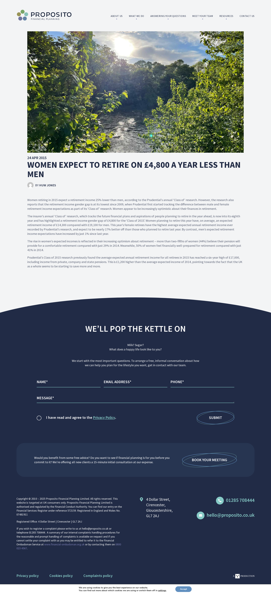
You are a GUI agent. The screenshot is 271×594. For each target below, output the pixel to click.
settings (162, 590)
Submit (215, 417)
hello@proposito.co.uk (231, 515)
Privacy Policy (104, 417)
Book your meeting (209, 459)
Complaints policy (98, 575)
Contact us (247, 16)
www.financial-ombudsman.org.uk (64, 544)
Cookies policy (61, 575)
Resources (226, 16)
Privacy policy (27, 575)
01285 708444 (240, 500)
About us (117, 16)
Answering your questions (168, 16)
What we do (136, 16)
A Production (244, 576)
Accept (183, 589)
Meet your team (202, 16)
